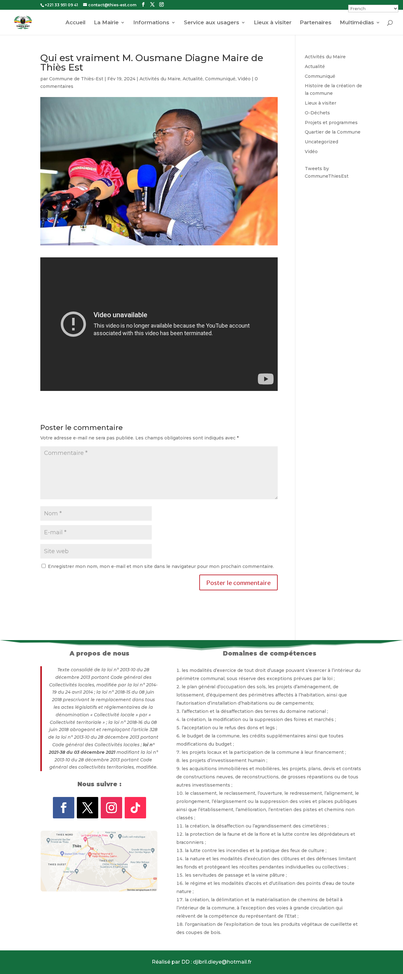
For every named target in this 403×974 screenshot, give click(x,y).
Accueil (75, 23)
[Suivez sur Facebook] (63, 807)
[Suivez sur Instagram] (111, 807)
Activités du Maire (159, 79)
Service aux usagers (211, 23)
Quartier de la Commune (332, 132)
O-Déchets (317, 113)
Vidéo (244, 79)
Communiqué (220, 79)
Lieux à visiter (273, 23)
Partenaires (316, 23)
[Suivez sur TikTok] (135, 807)
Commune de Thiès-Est (76, 79)
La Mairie (106, 23)
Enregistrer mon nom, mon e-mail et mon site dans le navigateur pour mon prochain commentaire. (161, 566)
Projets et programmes (331, 122)
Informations (151, 23)
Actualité (193, 79)
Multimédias (357, 23)
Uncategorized (321, 142)
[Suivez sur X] (87, 807)
